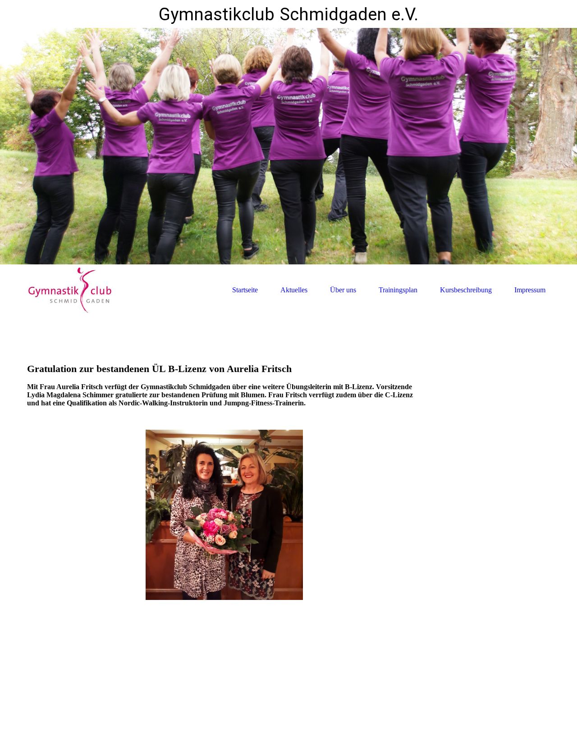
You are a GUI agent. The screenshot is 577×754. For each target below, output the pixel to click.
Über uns (343, 290)
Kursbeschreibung (466, 290)
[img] (288, 146)
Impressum (529, 290)
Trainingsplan (398, 290)
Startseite (245, 290)
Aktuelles (293, 290)
